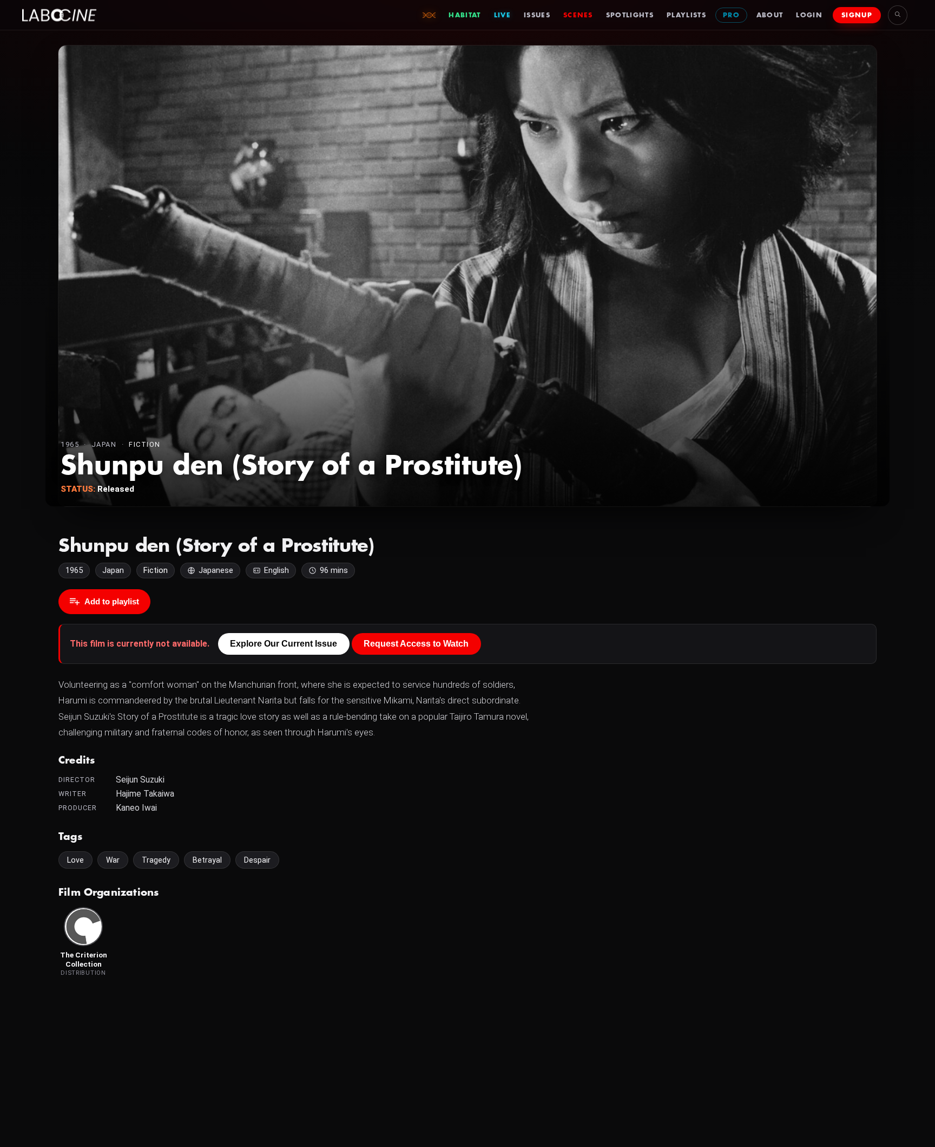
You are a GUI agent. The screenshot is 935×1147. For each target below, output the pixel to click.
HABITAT (464, 15)
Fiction (145, 444)
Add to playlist (111, 601)
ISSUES (537, 15)
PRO (731, 15)
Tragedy (156, 860)
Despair (257, 860)
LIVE (502, 15)
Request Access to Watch (416, 643)
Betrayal (207, 860)
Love (75, 860)
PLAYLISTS (686, 15)
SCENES (578, 15)
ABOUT (769, 15)
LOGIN (809, 15)
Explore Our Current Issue (283, 643)
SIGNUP (856, 15)
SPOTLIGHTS (630, 15)
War (113, 860)
